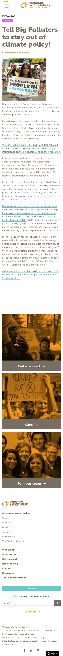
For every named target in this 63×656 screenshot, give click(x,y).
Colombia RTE (9, 644)
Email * (7, 601)
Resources (8, 573)
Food (5, 527)
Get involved (9, 559)
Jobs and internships (14, 577)
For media (31, 611)
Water (5, 518)
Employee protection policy (33, 641)
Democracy (8, 536)
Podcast (6, 568)
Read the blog (10, 563)
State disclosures (10, 641)
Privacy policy (38, 637)
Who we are (9, 549)
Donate (31, 588)
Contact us (53, 641)
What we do (9, 554)
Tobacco (6, 532)
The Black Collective (13, 541)
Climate (8, 20)
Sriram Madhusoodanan (17, 52)
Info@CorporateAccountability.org (18, 634)
